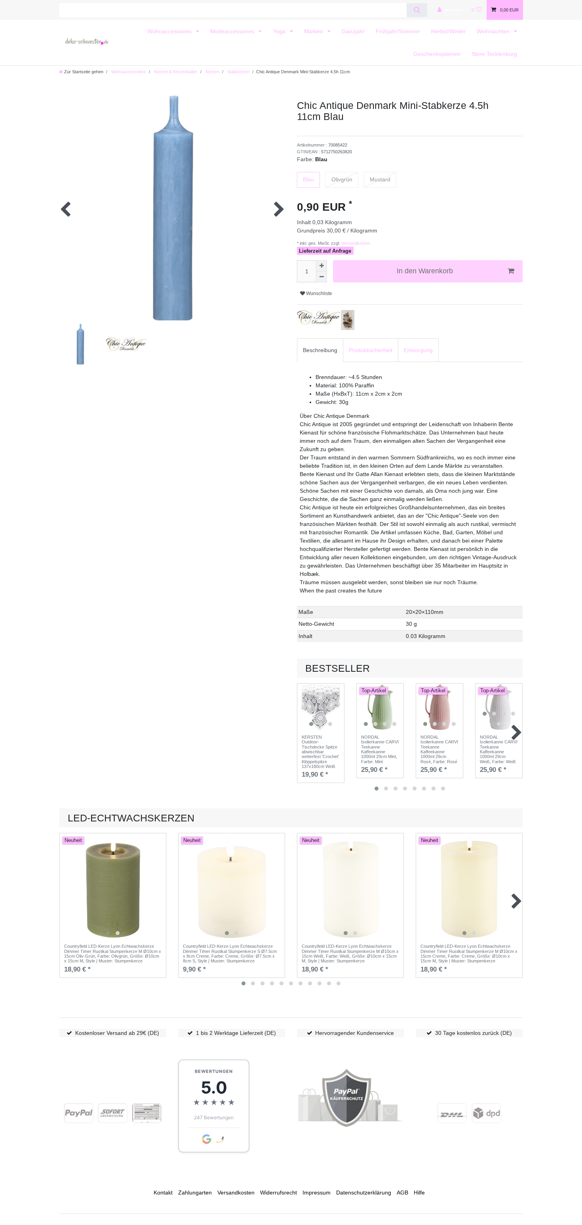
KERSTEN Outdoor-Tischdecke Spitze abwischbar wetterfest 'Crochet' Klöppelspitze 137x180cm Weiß (320, 752)
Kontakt (163, 1192)
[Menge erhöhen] (321, 265)
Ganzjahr (353, 31)
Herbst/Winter (448, 31)
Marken (314, 31)
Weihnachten (494, 31)
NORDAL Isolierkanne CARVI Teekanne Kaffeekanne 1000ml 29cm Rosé (439, 749)
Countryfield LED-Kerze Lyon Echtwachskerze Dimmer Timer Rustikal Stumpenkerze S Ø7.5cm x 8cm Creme (230, 953)
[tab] (320, 350)
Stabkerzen (237, 71)
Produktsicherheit (370, 350)
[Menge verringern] (321, 276)
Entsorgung (418, 350)
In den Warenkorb (425, 271)
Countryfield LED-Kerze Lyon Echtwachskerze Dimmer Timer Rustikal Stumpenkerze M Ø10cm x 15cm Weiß (350, 953)
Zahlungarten (195, 1192)
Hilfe (419, 1192)
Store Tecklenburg (494, 54)
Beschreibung (320, 350)
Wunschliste (318, 293)
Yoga (280, 31)
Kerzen (211, 71)
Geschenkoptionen (436, 54)
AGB (402, 1192)
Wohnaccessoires (170, 31)
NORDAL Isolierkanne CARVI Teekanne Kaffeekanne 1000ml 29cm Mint (380, 749)
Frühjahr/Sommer (398, 31)
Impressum (316, 1192)
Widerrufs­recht (278, 1192)
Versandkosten (355, 243)
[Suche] (417, 10)
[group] (320, 707)
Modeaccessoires (233, 31)
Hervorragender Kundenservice (354, 1033)
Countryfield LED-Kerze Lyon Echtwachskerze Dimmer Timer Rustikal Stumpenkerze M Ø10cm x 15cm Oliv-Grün (112, 953)
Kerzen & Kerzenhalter (175, 71)
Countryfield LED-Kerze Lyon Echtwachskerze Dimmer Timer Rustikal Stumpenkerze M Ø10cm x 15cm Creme (468, 953)
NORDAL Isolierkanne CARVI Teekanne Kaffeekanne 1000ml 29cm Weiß (498, 749)
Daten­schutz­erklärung (363, 1192)
